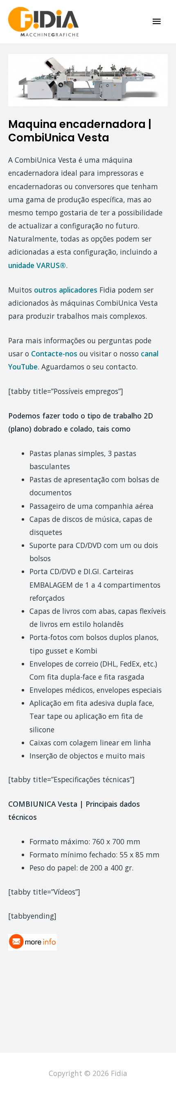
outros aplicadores (65, 290)
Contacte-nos (54, 353)
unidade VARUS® (37, 265)
